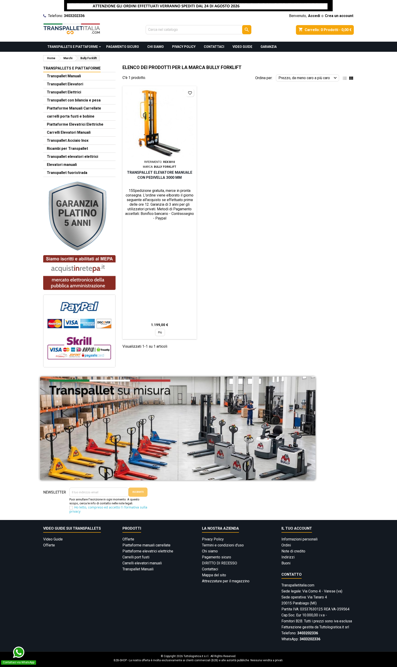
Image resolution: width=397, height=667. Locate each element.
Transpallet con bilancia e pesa (74, 100)
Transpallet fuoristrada (67, 172)
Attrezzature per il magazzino (226, 581)
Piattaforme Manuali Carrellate (74, 108)
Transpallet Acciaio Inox (67, 140)
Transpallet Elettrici (64, 92)
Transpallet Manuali (64, 76)
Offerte (49, 545)
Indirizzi (288, 557)
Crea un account (339, 16)
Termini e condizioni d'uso (223, 545)
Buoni (285, 563)
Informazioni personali (299, 539)
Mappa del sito (214, 575)
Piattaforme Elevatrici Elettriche (75, 124)
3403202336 (74, 16)
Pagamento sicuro (122, 47)
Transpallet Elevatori (65, 84)
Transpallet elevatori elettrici (72, 156)
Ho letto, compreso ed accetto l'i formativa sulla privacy (108, 509)
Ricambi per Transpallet (67, 148)
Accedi (314, 16)
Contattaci (214, 47)
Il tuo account (296, 528)
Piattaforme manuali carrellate (146, 545)
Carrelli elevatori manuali (142, 563)
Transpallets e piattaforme (72, 47)
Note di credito (293, 551)
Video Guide (242, 47)
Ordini (286, 545)
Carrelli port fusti (135, 557)
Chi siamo (155, 47)
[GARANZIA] (77, 216)
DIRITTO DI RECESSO (219, 563)
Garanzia (269, 47)
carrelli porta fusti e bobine (70, 116)
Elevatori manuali (62, 164)
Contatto (291, 574)
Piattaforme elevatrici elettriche (147, 551)
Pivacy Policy (184, 47)
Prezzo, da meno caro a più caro (308, 78)
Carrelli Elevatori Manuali (69, 132)
